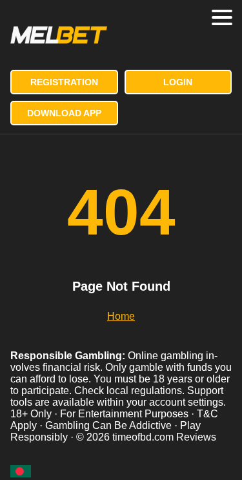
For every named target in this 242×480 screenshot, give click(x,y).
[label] (20, 471)
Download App (64, 113)
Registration (64, 82)
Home (121, 316)
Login (177, 82)
